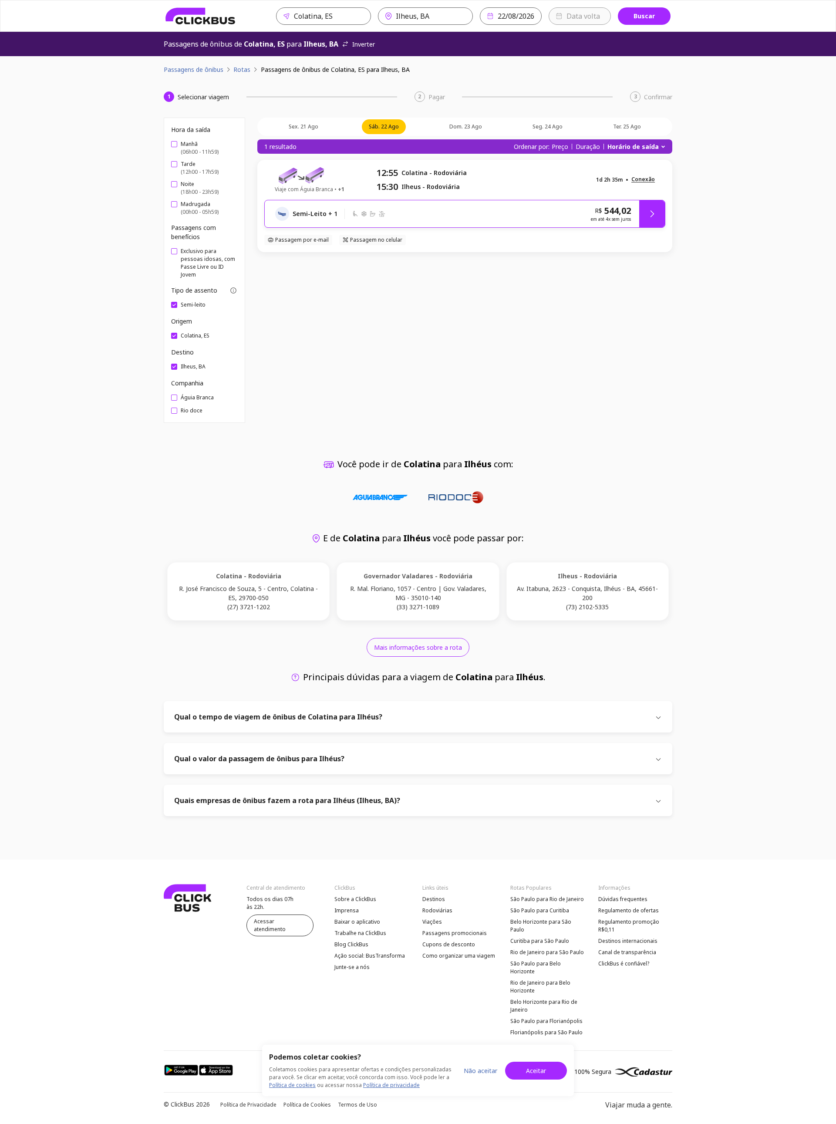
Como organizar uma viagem (458, 955)
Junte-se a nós (352, 967)
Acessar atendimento (270, 925)
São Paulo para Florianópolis (546, 1021)
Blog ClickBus (351, 944)
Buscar (644, 16)
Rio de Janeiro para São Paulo (547, 952)
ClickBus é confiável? (623, 963)
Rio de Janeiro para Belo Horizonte (540, 986)
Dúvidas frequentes (622, 899)
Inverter (363, 44)
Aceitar (536, 1071)
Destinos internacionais (627, 941)
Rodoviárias (437, 910)
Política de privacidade (391, 1085)
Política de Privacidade (248, 1104)
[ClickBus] (200, 16)
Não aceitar (480, 1071)
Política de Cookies (307, 1104)
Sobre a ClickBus (355, 899)
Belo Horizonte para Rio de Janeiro (543, 1005)
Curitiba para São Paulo (539, 941)
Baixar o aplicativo (357, 921)
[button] (643, 179)
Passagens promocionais (454, 933)
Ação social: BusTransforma (369, 955)
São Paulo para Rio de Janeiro (547, 899)
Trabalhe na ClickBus (360, 933)
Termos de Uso (357, 1104)
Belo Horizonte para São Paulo (540, 925)
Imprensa (346, 910)
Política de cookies (292, 1085)
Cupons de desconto (448, 944)
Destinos (433, 899)
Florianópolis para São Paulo (546, 1032)
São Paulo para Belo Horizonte (535, 967)
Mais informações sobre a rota (418, 647)
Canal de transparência (627, 952)
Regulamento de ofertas (628, 910)
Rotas (241, 69)
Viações (432, 921)
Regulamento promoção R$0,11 (628, 925)
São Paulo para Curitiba (539, 910)
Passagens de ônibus (193, 69)
